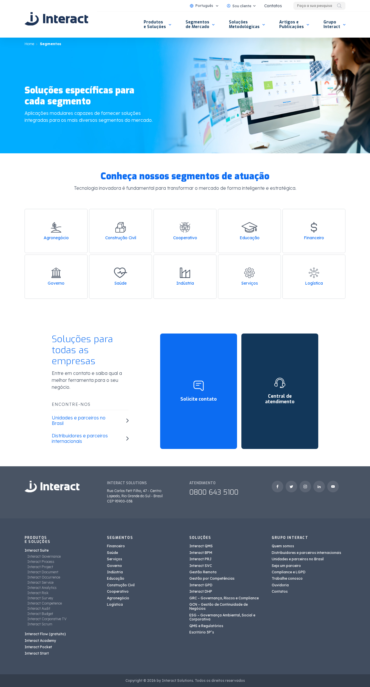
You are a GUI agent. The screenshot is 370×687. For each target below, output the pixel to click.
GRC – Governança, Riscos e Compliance (224, 598)
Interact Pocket (38, 647)
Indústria (185, 283)
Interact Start (37, 653)
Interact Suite (37, 550)
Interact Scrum (39, 624)
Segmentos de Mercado (197, 24)
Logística (314, 283)
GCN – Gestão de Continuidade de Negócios (218, 606)
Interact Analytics (42, 587)
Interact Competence (44, 603)
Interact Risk (38, 593)
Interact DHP (200, 591)
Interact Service (40, 582)
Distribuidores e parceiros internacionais (306, 552)
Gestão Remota (203, 572)
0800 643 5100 (213, 492)
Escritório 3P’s (201, 632)
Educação (250, 237)
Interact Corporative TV (46, 619)
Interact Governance (44, 556)
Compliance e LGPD (289, 572)
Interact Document (42, 572)
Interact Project (40, 567)
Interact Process (40, 561)
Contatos (273, 5)
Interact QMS (201, 546)
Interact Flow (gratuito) (45, 634)
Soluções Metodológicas (244, 24)
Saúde (120, 283)
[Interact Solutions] (56, 19)
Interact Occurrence (43, 577)
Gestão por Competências (211, 578)
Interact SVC (200, 565)
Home (29, 44)
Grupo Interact (331, 24)
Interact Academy (40, 640)
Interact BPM (200, 552)
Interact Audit (38, 608)
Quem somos (283, 546)
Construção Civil (120, 237)
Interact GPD (200, 585)
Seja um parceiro (286, 565)
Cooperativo (185, 237)
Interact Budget (40, 614)
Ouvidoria (280, 585)
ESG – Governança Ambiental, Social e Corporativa (222, 617)
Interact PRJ (200, 559)
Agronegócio (56, 237)
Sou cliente (241, 6)
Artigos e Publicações (291, 24)
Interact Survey (40, 598)
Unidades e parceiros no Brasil (298, 559)
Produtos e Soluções (155, 24)
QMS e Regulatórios (206, 626)
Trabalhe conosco (287, 578)
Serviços (249, 283)
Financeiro (314, 237)
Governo (56, 283)
